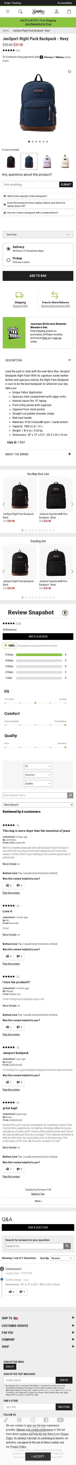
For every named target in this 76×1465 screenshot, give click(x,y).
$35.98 (47, 521)
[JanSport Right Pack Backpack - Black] (20, 495)
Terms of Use (49, 1390)
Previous (6, 505)
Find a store (11, 1400)
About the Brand (16, 454)
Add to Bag (38, 276)
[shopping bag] (69, 11)
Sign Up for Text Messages (19, 1374)
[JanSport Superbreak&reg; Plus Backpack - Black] (56, 495)
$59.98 (10, 521)
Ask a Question (38, 1227)
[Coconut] (65, 161)
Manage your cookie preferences (34, 1429)
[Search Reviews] (70, 795)
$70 (5, 521)
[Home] (38, 11)
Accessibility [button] (65, 3)
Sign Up (10, 1366)
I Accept (38, 1456)
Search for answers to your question (27, 1240)
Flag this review (11, 892)
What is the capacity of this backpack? (27, 196)
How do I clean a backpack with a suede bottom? (32, 212)
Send (66, 184)
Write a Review (38, 636)
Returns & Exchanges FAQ (55, 306)
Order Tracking (12, 3)
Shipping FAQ (20, 306)
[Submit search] (67, 1246)
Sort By (44, 1258)
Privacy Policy (65, 1390)
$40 (41, 521)
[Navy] (29, 161)
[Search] (20, 11)
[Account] (56, 11)
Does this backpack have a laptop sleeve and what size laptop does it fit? (36, 204)
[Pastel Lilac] (47, 161)
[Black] (10, 161)
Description (13, 360)
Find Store (64, 1407)
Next (71, 504)
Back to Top (38, 1193)
